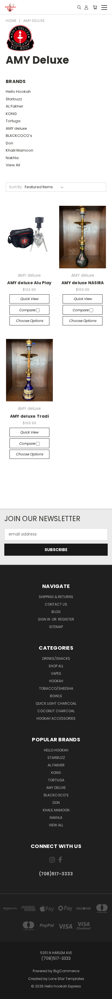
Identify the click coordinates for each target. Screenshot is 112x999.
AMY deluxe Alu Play (29, 283)
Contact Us (56, 604)
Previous (9, 993)
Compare (27, 310)
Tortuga (13, 121)
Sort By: (16, 187)
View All (13, 165)
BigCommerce (66, 970)
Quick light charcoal (56, 703)
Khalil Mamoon (19, 150)
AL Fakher (14, 106)
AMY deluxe (16, 128)
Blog (56, 611)
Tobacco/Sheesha (56, 688)
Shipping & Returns (56, 596)
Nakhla (12, 158)
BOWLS (56, 695)
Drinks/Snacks (56, 658)
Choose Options (29, 320)
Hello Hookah (18, 91)
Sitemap (56, 626)
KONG (11, 113)
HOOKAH (56, 680)
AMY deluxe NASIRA (82, 283)
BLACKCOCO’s (19, 135)
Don (9, 143)
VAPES (56, 673)
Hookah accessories (56, 718)
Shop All (56, 666)
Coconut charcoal (56, 710)
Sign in (44, 619)
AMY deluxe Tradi (29, 416)
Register (66, 619)
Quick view (29, 298)
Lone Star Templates (66, 978)
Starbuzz (14, 99)
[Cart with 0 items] (95, 7)
